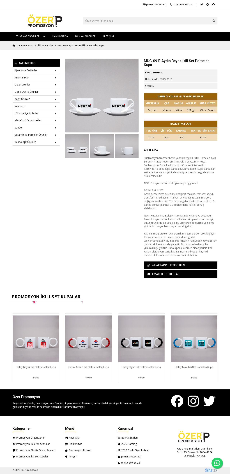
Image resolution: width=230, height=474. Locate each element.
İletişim (73, 456)
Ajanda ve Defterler (26, 70)
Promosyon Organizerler (30, 437)
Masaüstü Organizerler (28, 120)
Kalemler (20, 106)
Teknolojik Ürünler (25, 142)
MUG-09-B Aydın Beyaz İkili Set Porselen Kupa (81, 45)
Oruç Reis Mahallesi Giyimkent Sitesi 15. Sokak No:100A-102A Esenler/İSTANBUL (195, 452)
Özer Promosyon (24, 45)
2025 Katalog (129, 444)
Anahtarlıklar (22, 77)
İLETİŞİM (108, 36)
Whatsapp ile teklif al (168, 265)
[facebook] (213, 4)
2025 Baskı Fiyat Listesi (134, 450)
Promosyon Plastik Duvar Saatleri (35, 450)
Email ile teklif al (165, 274)
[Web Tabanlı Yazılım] (211, 469)
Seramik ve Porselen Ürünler (31, 134)
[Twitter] (209, 401)
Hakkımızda (60, 36)
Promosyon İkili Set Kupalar (32, 456)
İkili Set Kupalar (45, 45)
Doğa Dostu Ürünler (26, 91)
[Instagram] (193, 401)
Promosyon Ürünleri (80, 450)
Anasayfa (74, 437)
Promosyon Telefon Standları (33, 444)
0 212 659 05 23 (182, 4)
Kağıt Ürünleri (22, 99)
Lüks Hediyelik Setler (26, 113)
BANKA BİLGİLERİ (85, 36)
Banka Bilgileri (129, 437)
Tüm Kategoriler (28, 36)
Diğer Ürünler (22, 84)
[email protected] (156, 4)
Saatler (19, 127)
